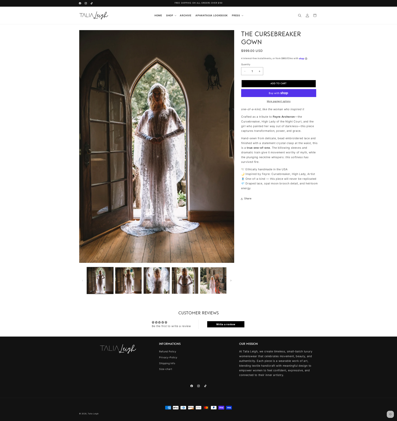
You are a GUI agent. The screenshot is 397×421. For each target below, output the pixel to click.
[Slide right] (230, 280)
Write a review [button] (225, 324)
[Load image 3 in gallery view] (156, 280)
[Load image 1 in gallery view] (100, 280)
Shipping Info (167, 363)
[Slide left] (82, 280)
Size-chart (165, 369)
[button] (171, 15)
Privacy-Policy (168, 357)
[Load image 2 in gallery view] (128, 280)
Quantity (245, 64)
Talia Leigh (93, 413)
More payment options (279, 101)
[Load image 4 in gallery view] (185, 280)
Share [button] (247, 198)
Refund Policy (167, 351)
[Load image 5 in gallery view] (213, 280)
